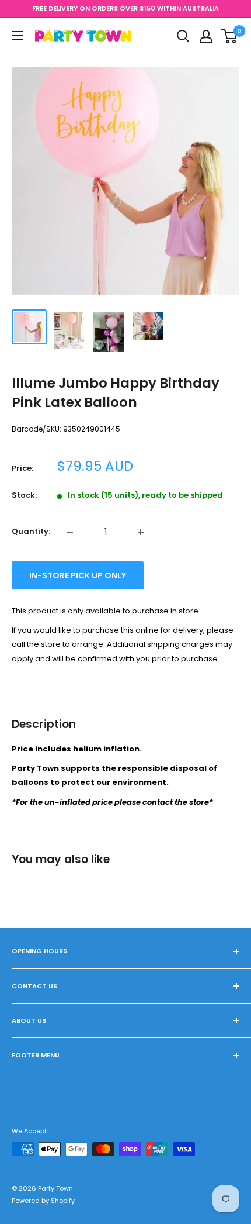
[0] (229, 36)
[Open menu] (17, 35)
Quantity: (31, 531)
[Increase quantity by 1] (140, 532)
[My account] (206, 36)
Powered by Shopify (43, 1200)
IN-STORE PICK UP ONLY (77, 575)
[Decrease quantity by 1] (70, 532)
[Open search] (183, 36)
